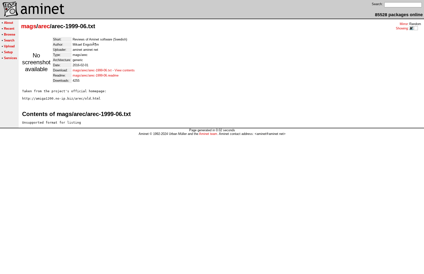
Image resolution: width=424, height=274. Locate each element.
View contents (125, 70)
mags (28, 26)
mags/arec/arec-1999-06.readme (96, 75)
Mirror (404, 24)
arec (44, 26)
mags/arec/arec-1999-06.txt (92, 70)
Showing (402, 28)
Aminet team (208, 134)
